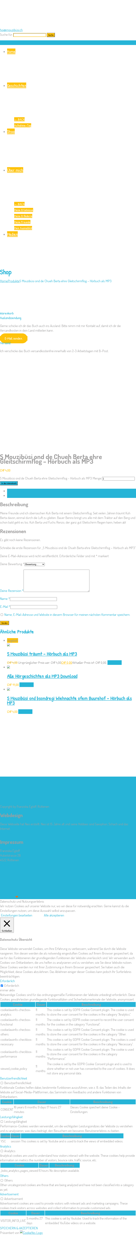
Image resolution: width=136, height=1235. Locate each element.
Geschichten (16, 85)
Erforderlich (11, 985)
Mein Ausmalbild (23, 228)
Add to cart (114, 662)
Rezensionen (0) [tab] (17, 495)
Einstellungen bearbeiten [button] (16, 915)
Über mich (15, 170)
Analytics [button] (5, 1146)
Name (5, 598)
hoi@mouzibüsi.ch (11, 30)
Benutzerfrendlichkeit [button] (13, 1078)
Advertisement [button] (9, 1194)
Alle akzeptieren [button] (54, 915)
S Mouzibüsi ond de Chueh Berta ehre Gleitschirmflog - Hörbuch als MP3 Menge (50, 478)
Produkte (13, 281)
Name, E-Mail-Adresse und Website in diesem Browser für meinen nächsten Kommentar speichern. (67, 614)
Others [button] (4, 1175)
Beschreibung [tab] (16, 491)
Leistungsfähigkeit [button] (11, 1117)
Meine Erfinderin (23, 216)
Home (11, 51)
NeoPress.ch (8, 833)
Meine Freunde (22, 222)
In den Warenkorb (8, 483)
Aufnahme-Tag (22, 125)
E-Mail (5, 606)
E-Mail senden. (13, 338)
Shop (11, 131)
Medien (12, 234)
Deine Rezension (12, 590)
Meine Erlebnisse (23, 210)
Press (29, 897)
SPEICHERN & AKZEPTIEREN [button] (19, 1228)
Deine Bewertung (12, 564)
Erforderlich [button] (7, 981)
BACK (19, 119)
